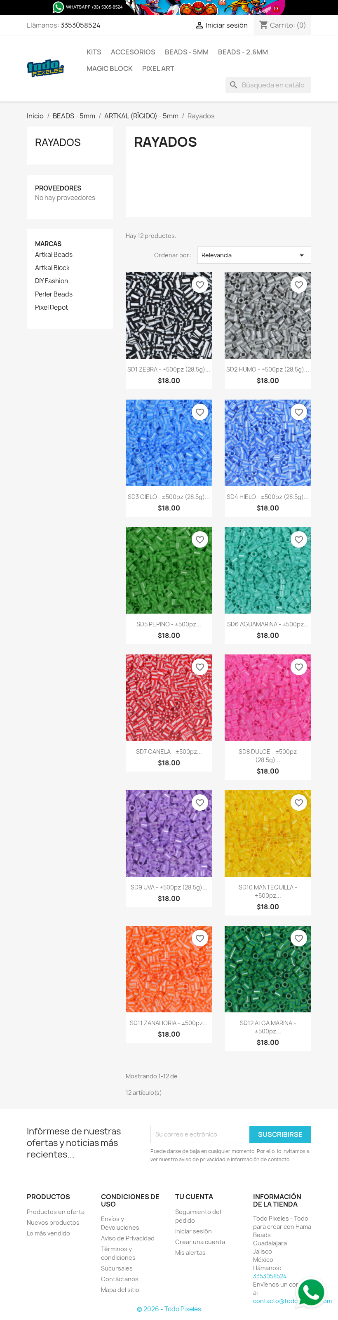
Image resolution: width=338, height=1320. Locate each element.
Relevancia (254, 255)
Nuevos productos (53, 1222)
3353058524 (81, 25)
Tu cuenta (194, 1196)
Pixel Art (158, 68)
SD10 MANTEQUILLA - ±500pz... (268, 891)
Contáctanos (119, 1279)
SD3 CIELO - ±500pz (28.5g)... (169, 497)
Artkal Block (52, 268)
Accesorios (133, 51)
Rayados (58, 142)
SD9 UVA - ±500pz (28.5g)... (169, 887)
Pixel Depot (51, 308)
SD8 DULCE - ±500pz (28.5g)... (268, 756)
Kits (94, 51)
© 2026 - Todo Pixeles (169, 1309)
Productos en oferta (55, 1212)
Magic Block (110, 68)
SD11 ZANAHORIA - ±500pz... (169, 1023)
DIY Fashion (51, 281)
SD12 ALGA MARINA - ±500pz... (268, 1027)
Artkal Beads (54, 255)
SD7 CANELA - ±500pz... (169, 751)
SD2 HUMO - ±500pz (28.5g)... (267, 369)
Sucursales (117, 1268)
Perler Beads (54, 294)
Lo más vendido (48, 1233)
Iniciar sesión (193, 1231)
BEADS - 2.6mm (243, 51)
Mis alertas (190, 1252)
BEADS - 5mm (187, 51)
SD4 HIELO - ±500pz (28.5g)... (268, 497)
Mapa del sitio (120, 1290)
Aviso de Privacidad (128, 1238)
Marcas (48, 244)
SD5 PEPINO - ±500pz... (168, 624)
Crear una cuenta (200, 1242)
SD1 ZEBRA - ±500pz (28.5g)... (168, 369)
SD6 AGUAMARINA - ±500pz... (268, 624)
